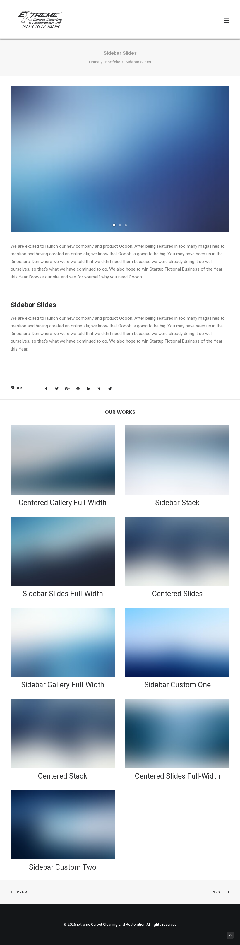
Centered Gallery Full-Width (63, 502)
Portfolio (112, 62)
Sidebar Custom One (177, 685)
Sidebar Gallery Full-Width (62, 685)
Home (94, 62)
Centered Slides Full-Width (177, 776)
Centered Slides (177, 593)
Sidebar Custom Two (62, 867)
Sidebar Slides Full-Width (63, 593)
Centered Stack (62, 776)
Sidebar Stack (177, 502)
